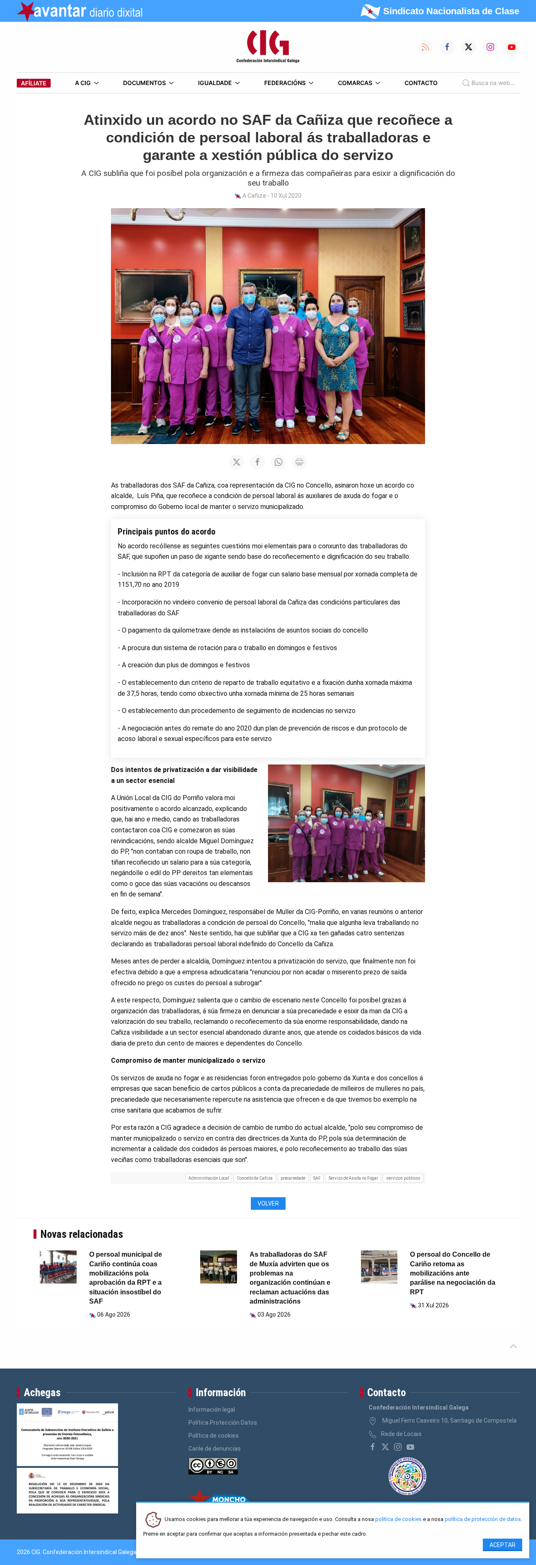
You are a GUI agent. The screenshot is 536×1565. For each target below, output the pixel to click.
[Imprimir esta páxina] (299, 462)
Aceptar (502, 1545)
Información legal (211, 1409)
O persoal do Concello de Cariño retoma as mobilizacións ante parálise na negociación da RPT (452, 1273)
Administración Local (208, 1178)
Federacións (285, 82)
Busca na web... (493, 82)
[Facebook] (372, 1447)
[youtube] (410, 1447)
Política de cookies (213, 1435)
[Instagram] (398, 1447)
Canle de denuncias (214, 1448)
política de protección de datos (483, 1519)
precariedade (293, 1178)
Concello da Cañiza (255, 1178)
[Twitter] (385, 1447)
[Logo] (268, 47)
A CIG (83, 82)
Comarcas (355, 82)
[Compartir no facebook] (257, 462)
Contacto (421, 82)
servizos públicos (403, 1178)
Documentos (144, 82)
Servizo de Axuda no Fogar (353, 1178)
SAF (317, 1178)
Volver (268, 1203)
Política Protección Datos (222, 1422)
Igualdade (215, 82)
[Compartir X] (236, 462)
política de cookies (398, 1519)
